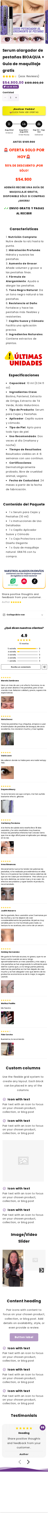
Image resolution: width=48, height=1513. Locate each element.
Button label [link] (24, 1337)
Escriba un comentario (21, 667)
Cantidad (8, 92)
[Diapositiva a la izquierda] (3, 22)
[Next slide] (41, 1270)
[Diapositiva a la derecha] (45, 22)
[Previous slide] (6, 1270)
